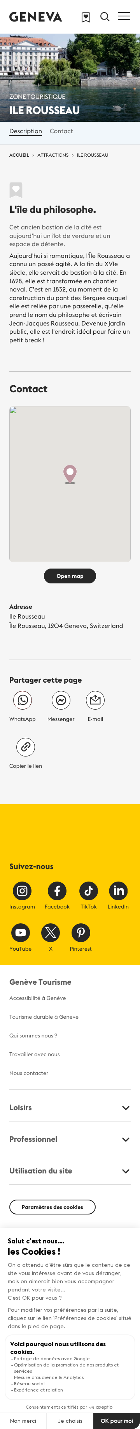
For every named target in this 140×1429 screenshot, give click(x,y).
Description (25, 131)
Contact (61, 131)
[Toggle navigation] (124, 16)
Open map (69, 575)
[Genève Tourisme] (35, 16)
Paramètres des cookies (52, 1207)
